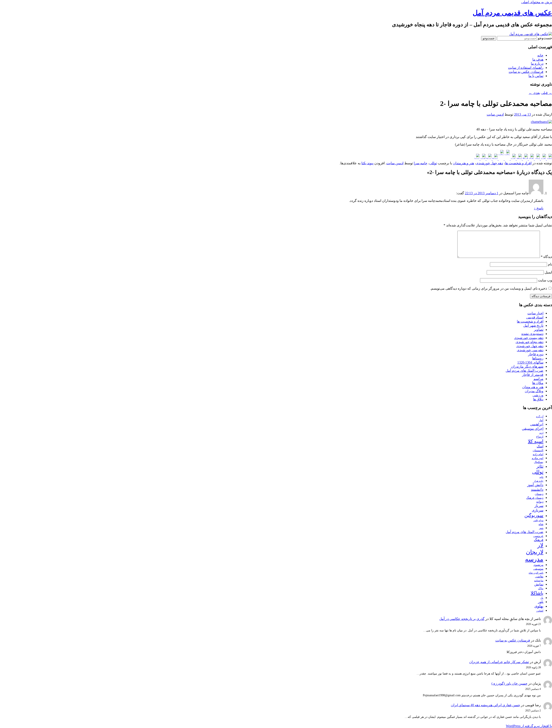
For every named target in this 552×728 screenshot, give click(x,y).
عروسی (538, 536)
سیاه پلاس (538, 520)
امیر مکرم (537, 458)
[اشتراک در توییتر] (519, 159)
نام (550, 264)
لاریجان (534, 552)
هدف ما (537, 59)
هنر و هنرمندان (463, 163)
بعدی (534, 93)
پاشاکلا (537, 593)
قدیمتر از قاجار (532, 375)
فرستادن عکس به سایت (526, 72)
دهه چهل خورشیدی (489, 163)
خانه (540, 55)
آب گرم (539, 416)
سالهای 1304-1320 (530, 362)
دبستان (539, 494)
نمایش (538, 584)
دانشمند (537, 489)
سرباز (539, 506)
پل (541, 597)
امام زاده (538, 454)
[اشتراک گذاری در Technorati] (483, 159)
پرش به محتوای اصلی (536, 2)
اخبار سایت (535, 313)
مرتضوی (538, 564)
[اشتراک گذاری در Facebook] (513, 159)
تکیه (541, 477)
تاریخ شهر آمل (533, 325)
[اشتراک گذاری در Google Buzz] (507, 159)
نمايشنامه (538, 580)
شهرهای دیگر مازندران (527, 366)
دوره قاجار (535, 354)
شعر (541, 528)
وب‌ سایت (545, 280)
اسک (540, 446)
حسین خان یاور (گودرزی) (509, 683)
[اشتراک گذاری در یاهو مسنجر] (489, 159)
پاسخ (538, 208)
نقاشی (539, 576)
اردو (541, 433)
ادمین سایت (495, 114)
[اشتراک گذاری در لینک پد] (525, 159)
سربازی (537, 510)
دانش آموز (535, 485)
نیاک (540, 588)
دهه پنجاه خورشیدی (529, 342)
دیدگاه (546, 257)
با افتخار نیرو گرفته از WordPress (529, 726)
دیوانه (539, 501)
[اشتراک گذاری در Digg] (495, 159)
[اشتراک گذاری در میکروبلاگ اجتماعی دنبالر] (537, 159)
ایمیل (548, 272)
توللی (433, 163)
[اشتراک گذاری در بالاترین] (549, 159)
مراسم (538, 379)
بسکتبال (538, 462)
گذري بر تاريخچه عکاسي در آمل (462, 619)
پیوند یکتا (367, 163)
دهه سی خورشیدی (530, 350)
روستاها (537, 358)
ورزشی (538, 395)
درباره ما (537, 63)
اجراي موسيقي (532, 428)
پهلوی (538, 606)
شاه (541, 524)
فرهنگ (538, 540)
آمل (541, 420)
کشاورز (539, 611)
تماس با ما (535, 76)
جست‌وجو (545, 38)
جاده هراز (538, 481)
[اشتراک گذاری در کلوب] (543, 159)
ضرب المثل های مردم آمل (524, 370)
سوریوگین (533, 515)
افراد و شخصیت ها (518, 163)
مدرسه (534, 559)
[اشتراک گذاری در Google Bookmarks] (501, 159)
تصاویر (538, 329)
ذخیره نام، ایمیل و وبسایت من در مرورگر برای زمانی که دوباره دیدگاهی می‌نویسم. (488, 288)
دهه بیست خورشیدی (528, 338)
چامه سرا (420, 163)
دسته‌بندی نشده (532, 334)
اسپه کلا (535, 441)
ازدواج (539, 436)
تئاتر (539, 466)
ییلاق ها (538, 399)
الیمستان (538, 450)
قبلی (546, 93)
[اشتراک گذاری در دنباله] (531, 159)
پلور (540, 602)
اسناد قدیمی (534, 317)
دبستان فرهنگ (534, 497)
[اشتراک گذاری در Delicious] (477, 159)
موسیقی (538, 568)
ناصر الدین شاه (536, 573)
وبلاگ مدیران (534, 391)
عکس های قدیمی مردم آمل (512, 13)
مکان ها (537, 383)
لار (540, 545)
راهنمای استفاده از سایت (525, 67)
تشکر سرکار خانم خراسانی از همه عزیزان (499, 662)
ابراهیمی (536, 424)
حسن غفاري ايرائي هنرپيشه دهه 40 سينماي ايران (485, 705)
